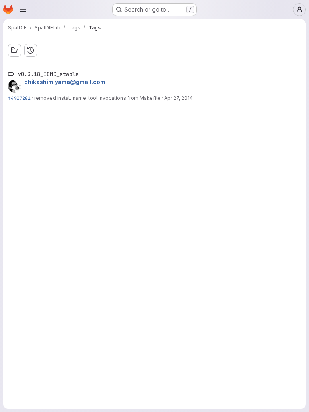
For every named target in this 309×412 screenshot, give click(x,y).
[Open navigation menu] (22, 9)
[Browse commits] (30, 50)
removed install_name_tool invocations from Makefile (97, 98)
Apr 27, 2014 (178, 98)
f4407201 (19, 98)
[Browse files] (14, 50)
